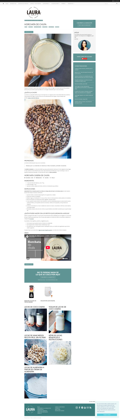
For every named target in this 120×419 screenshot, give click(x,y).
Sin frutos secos (37, 26)
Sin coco (57, 26)
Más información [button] (100, 411)
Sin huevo (31, 26)
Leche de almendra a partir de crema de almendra (34, 369)
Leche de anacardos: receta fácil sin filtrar (35, 336)
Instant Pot (13, 3)
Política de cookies (59, 410)
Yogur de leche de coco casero (57, 308)
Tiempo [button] (63, 3)
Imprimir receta (29, 32)
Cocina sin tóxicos (23, 3)
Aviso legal (57, 409)
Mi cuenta (116, 1)
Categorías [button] (46, 3)
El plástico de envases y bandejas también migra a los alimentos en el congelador (83, 92)
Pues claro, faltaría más (84, 25)
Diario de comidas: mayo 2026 (81, 99)
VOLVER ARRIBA (92, 401)
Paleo (26, 26)
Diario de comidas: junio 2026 (81, 83)
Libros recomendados (42, 412)
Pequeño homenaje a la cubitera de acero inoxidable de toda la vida (83, 80)
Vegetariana (51, 26)
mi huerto (32, 218)
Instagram (89, 35)
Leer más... (76, 39)
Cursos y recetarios (35, 3)
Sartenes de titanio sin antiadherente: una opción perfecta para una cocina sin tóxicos (84, 77)
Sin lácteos (45, 26)
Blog (7, 3)
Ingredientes (40, 409)
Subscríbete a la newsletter (48, 277)
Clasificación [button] (55, 3)
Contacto (57, 408)
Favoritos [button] (70, 3)
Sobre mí (39, 413)
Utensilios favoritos (42, 410)
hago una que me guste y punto (45, 230)
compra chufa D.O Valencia (33, 98)
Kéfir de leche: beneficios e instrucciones (55, 337)
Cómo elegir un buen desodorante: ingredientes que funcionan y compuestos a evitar (84, 87)
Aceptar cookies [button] (107, 414)
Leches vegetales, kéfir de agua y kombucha (34, 20)
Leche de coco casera (34, 307)
